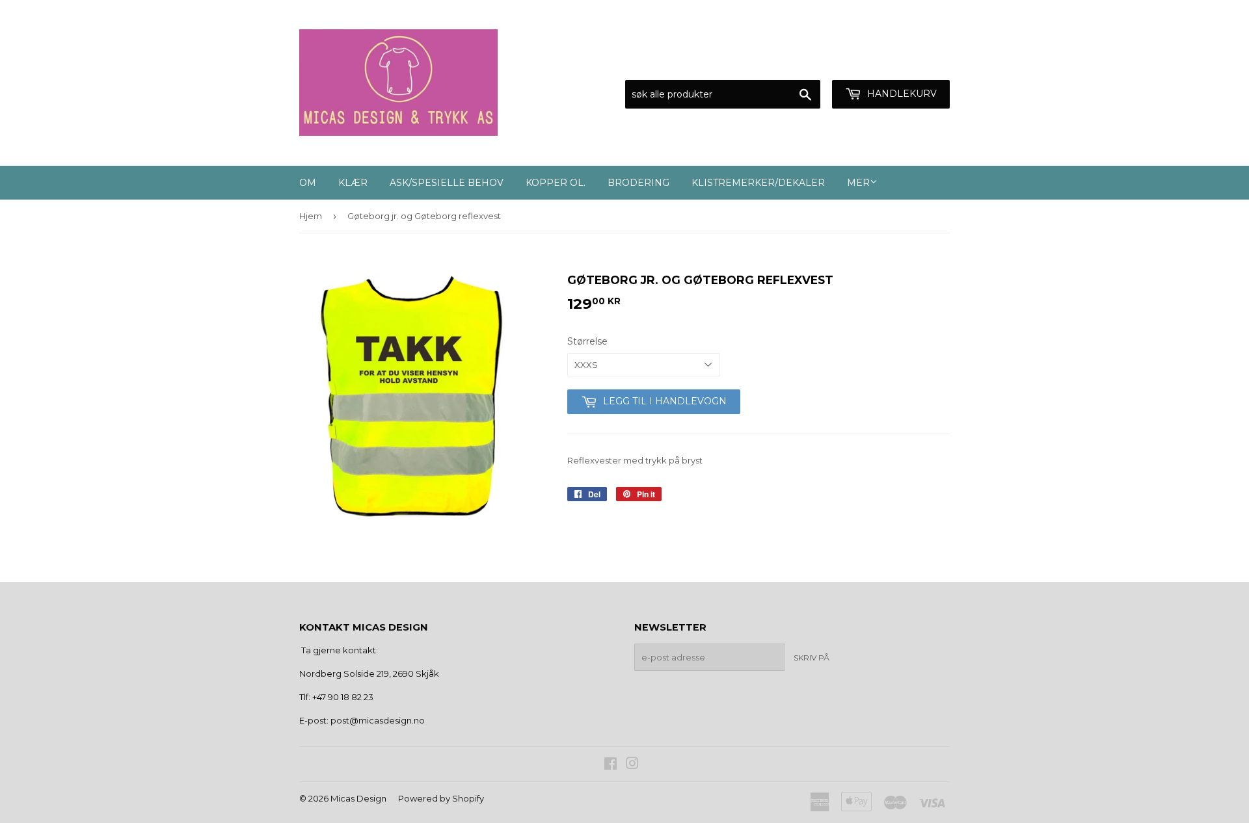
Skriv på (811, 657)
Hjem (310, 216)
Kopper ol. (555, 183)
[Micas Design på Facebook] (610, 765)
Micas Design (358, 798)
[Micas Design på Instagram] (632, 765)
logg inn (868, 63)
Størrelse (587, 341)
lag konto (930, 63)
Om (307, 183)
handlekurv (901, 93)
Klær (353, 183)
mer (858, 183)
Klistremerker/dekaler (758, 183)
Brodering (638, 183)
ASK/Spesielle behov (447, 183)
